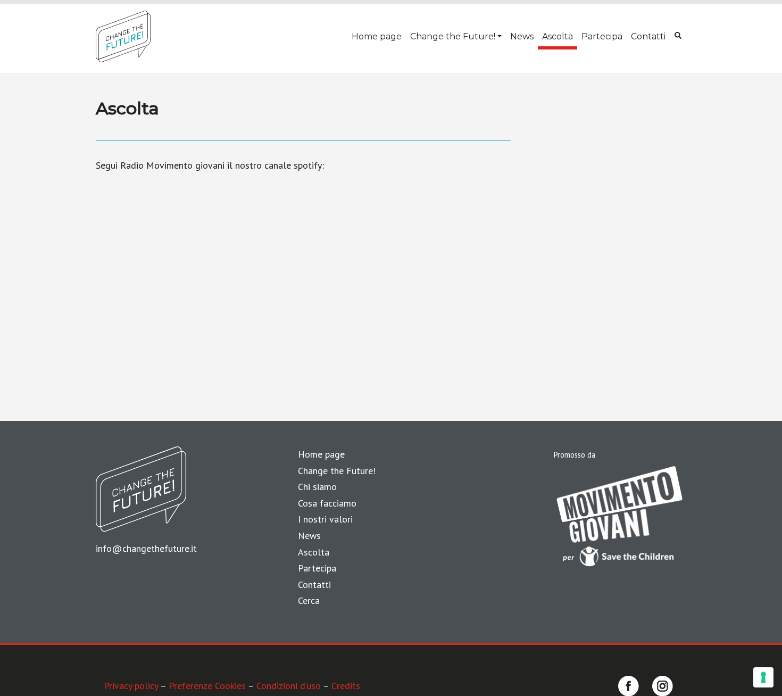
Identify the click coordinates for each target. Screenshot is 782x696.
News (522, 36)
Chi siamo (317, 486)
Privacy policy (131, 686)
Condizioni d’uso (288, 686)
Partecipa (601, 36)
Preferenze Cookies (207, 686)
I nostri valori (325, 519)
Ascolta (557, 36)
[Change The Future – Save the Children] (123, 36)
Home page (377, 36)
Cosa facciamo (327, 503)
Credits (345, 686)
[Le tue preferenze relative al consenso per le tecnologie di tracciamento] (763, 677)
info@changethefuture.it (146, 548)
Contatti (648, 36)
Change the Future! (452, 36)
